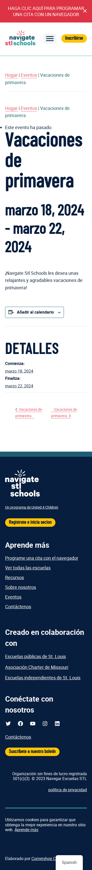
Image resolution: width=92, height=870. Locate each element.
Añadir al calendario (35, 312)
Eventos (29, 75)
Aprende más (26, 829)
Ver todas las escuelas (28, 568)
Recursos (14, 577)
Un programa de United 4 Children (31, 507)
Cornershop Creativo (49, 858)
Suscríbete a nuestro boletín (32, 751)
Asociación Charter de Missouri (36, 667)
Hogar (11, 75)
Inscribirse (74, 38)
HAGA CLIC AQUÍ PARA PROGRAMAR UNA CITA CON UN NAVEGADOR (46, 11)
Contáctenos (18, 606)
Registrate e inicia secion (30, 522)
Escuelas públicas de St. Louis (35, 656)
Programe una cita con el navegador (41, 558)
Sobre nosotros (20, 587)
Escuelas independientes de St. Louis (42, 677)
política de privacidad (67, 790)
